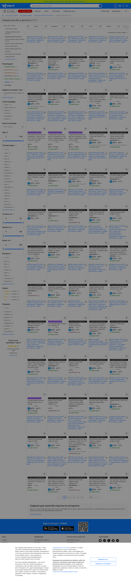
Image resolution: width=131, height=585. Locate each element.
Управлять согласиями (102, 564)
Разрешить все (103, 559)
